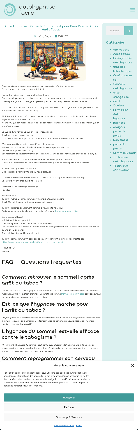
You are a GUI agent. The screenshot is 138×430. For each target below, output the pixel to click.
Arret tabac (121, 54)
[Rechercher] (128, 30)
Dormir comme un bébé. (66, 211)
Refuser (69, 407)
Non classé (120, 140)
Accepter (69, 397)
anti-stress (121, 49)
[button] (132, 365)
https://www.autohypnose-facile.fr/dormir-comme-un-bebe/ (32, 242)
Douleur (118, 105)
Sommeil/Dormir (124, 153)
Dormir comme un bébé (72, 293)
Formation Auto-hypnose (120, 114)
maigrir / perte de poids (119, 131)
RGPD (79, 425)
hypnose (119, 123)
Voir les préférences (69, 417)
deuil (116, 101)
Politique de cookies (64, 425)
